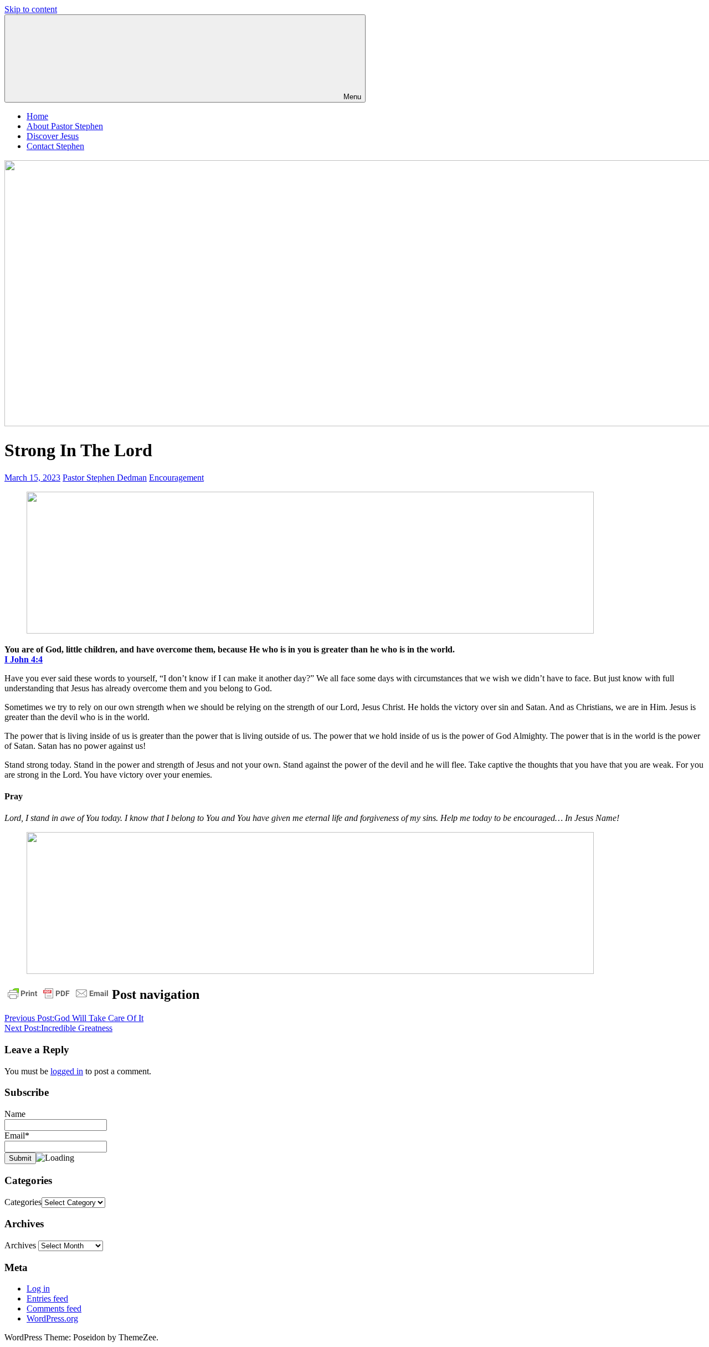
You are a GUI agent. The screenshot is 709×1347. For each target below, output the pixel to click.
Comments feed (54, 1308)
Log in (38, 1288)
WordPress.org (52, 1318)
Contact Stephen (55, 146)
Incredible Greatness (58, 1028)
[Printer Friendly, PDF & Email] (58, 993)
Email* (16, 1135)
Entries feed (47, 1298)
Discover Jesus (53, 136)
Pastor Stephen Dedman (105, 477)
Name (14, 1114)
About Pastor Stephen (65, 126)
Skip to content (30, 9)
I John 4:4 (23, 659)
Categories (23, 1202)
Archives (20, 1245)
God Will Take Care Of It (73, 1018)
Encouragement (176, 477)
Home (37, 116)
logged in (66, 1071)
